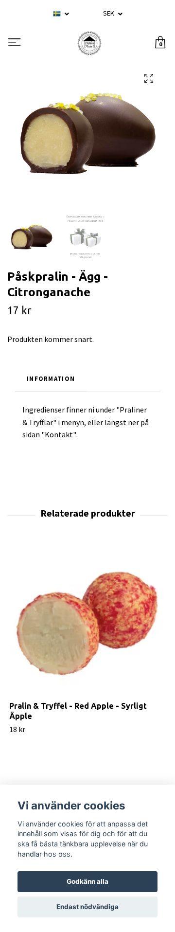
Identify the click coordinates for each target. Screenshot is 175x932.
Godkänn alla (87, 881)
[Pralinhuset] (89, 43)
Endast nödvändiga (87, 907)
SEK (109, 13)
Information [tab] (51, 378)
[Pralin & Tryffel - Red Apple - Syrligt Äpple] (87, 622)
